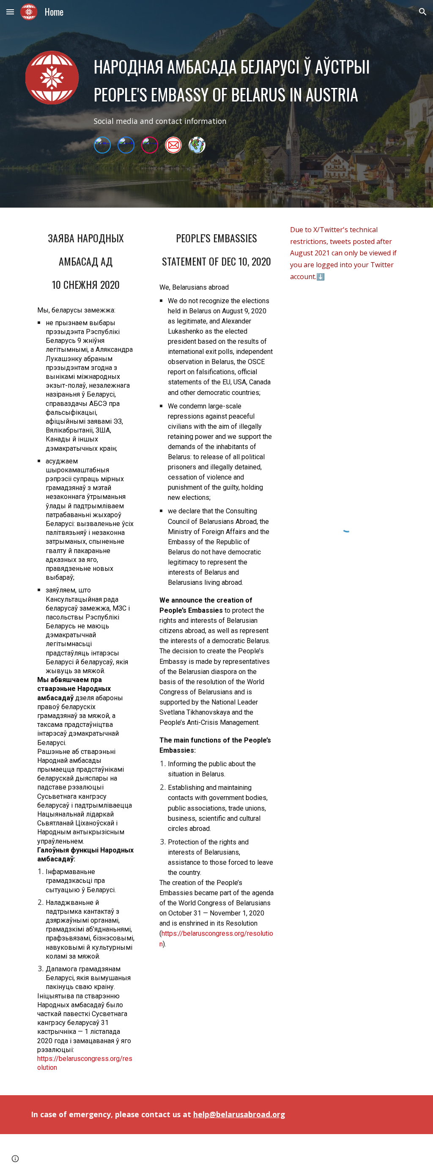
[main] (232, 80)
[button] (10, 11)
